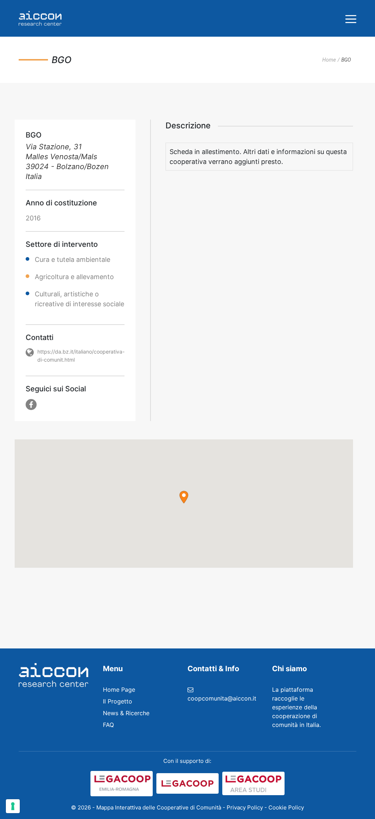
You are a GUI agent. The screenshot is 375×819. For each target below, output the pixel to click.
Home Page (119, 689)
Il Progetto (117, 701)
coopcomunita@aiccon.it (222, 698)
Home (329, 60)
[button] (184, 497)
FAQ (108, 724)
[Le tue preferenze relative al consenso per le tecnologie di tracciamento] (13, 806)
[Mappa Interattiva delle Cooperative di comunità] (40, 18)
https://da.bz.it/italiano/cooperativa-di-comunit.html (81, 355)
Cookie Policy (286, 807)
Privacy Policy (245, 807)
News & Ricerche (126, 713)
